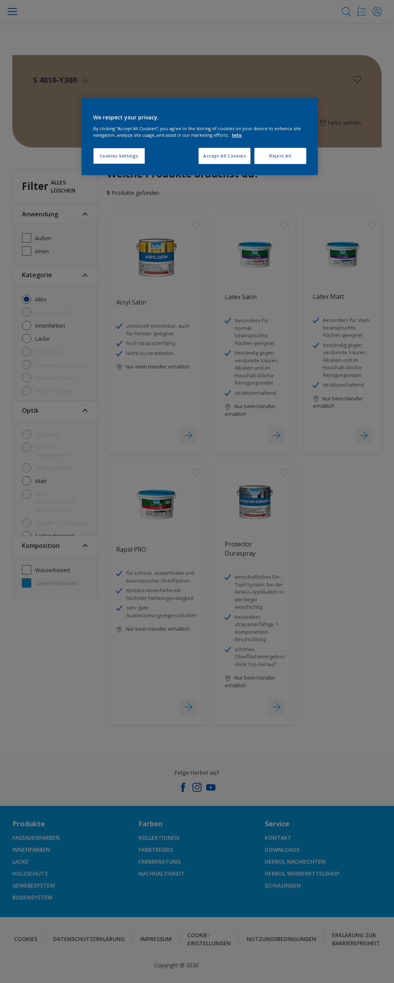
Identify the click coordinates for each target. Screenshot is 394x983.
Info (237, 135)
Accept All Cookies (224, 156)
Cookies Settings (119, 156)
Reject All (280, 156)
